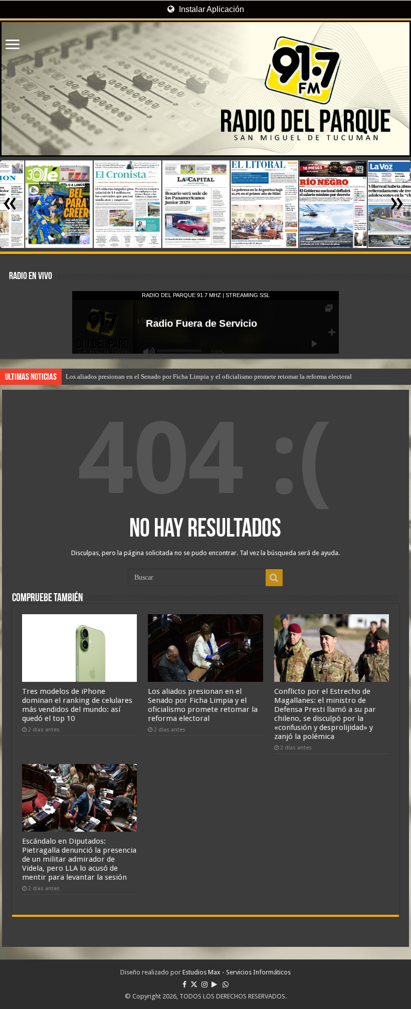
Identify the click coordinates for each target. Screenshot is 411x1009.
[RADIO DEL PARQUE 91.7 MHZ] (205, 89)
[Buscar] (274, 577)
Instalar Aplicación (210, 9)
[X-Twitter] (193, 984)
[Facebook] (184, 984)
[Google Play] (214, 984)
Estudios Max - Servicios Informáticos (236, 972)
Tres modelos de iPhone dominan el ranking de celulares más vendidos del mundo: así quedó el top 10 (77, 705)
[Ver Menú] (13, 45)
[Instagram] (204, 984)
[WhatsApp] (226, 984)
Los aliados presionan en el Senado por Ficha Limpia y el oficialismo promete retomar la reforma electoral (209, 376)
